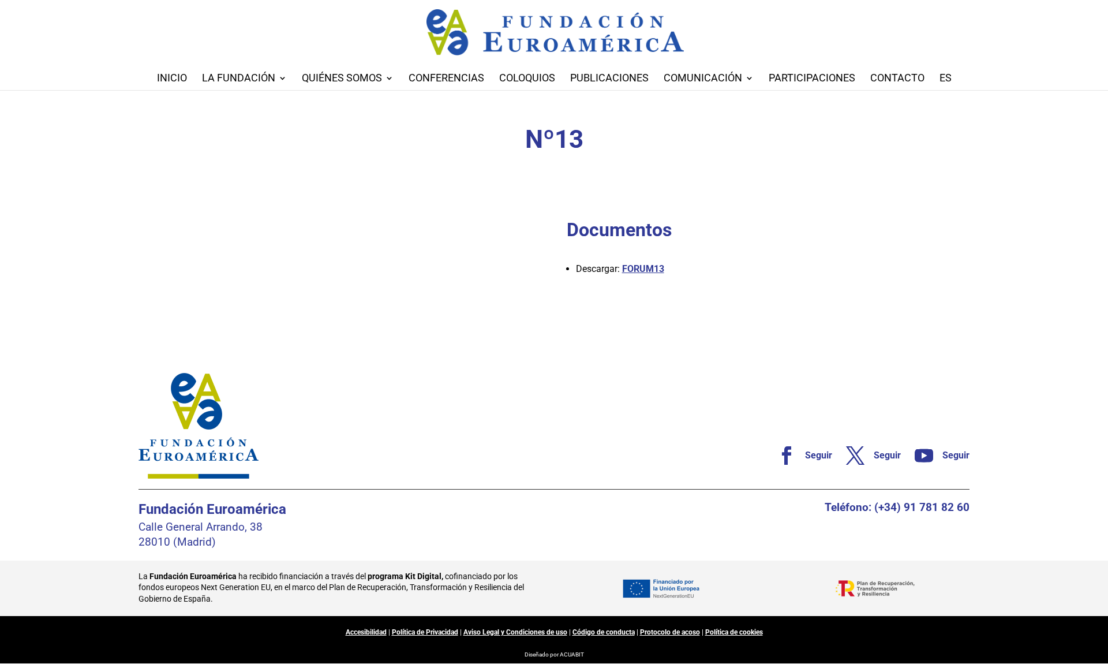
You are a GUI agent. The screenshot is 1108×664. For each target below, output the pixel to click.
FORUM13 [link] (643, 268)
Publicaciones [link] (609, 79)
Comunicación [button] (703, 79)
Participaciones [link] (812, 79)
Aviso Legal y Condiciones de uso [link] (515, 632)
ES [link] (945, 79)
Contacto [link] (897, 79)
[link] (800, 455)
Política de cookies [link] (734, 632)
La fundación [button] (238, 79)
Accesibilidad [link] (366, 632)
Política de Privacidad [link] (425, 632)
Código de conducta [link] (603, 632)
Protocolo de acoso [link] (670, 632)
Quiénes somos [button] (342, 79)
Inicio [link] (172, 79)
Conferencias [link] (446, 79)
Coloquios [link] (527, 79)
